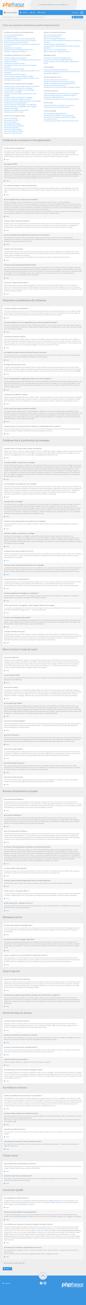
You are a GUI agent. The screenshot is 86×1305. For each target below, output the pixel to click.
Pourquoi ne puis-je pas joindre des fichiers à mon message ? (22, 101)
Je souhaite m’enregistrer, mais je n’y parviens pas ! (19, 39)
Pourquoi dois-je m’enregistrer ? (14, 35)
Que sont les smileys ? (11, 122)
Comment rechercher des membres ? (55, 85)
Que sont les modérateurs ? (52, 37)
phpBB (77, 371)
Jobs (34, 12)
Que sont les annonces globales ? (14, 126)
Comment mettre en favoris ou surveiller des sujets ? (60, 95)
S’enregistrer (78, 17)
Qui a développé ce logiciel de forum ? (55, 113)
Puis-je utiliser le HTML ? (11, 120)
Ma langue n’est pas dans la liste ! (14, 69)
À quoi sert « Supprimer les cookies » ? (16, 51)
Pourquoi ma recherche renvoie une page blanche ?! (60, 83)
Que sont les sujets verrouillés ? (14, 131)
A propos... (8, 1283)
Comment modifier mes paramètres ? (15, 58)
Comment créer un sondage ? (13, 92)
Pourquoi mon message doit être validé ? (16, 110)
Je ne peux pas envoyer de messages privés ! (57, 58)
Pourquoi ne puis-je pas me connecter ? (16, 42)
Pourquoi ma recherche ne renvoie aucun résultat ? (59, 82)
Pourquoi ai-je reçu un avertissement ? (16, 103)
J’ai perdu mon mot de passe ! (13, 48)
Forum (11, 12)
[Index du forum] (14, 4)
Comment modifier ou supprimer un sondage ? (18, 97)
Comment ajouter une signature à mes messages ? (19, 90)
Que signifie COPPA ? (10, 37)
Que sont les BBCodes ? (11, 118)
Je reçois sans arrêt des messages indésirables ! (58, 60)
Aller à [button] (7, 1268)
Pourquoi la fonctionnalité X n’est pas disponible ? (59, 115)
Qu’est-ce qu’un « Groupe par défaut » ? (56, 50)
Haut (7, 159)
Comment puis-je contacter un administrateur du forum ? (61, 121)
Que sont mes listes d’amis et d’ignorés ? (56, 70)
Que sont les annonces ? (11, 127)
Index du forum (8, 17)
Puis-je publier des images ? (12, 124)
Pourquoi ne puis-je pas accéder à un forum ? (17, 99)
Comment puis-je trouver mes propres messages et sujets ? (62, 87)
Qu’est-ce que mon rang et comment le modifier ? (19, 76)
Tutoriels (24, 12)
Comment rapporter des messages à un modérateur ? (20, 105)
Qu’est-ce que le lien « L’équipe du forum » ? (57, 51)
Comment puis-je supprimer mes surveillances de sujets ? (61, 99)
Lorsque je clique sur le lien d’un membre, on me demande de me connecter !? (21, 79)
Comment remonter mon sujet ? (14, 112)
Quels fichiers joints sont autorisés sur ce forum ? (59, 105)
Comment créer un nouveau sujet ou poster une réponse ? (22, 86)
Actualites (43, 12)
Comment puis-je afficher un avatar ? (15, 74)
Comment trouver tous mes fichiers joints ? (57, 107)
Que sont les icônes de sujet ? (13, 133)
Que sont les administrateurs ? (53, 35)
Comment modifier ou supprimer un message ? (18, 88)
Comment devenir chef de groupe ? (54, 44)
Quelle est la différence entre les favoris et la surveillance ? (62, 93)
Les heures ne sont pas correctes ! (14, 63)
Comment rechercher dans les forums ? (56, 80)
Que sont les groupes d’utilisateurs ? (55, 39)
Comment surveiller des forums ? (54, 97)
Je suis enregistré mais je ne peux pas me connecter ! (20, 40)
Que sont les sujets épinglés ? (13, 129)
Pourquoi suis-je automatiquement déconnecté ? (19, 50)
